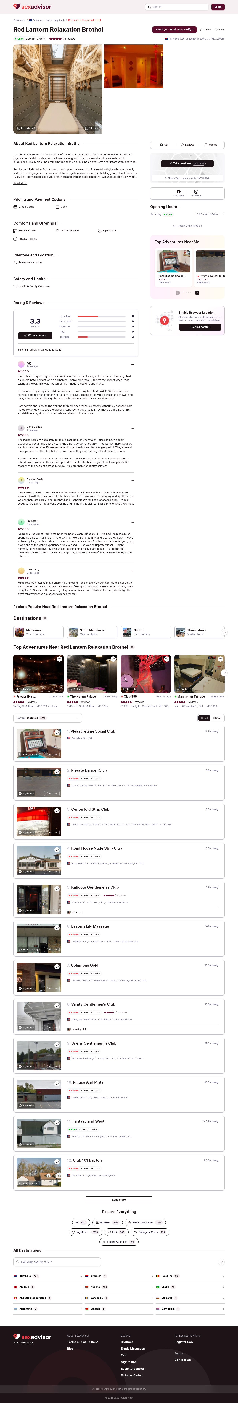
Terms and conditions (82, 1342)
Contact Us (183, 1360)
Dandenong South (55, 20)
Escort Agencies (133, 1369)
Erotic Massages (133, 1349)
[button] (186, 292)
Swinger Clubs (131, 1375)
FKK (124, 1355)
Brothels (127, 1342)
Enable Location (200, 327)
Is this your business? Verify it (174, 30)
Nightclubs (128, 1362)
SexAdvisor (19, 20)
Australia (37, 20)
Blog (70, 1349)
